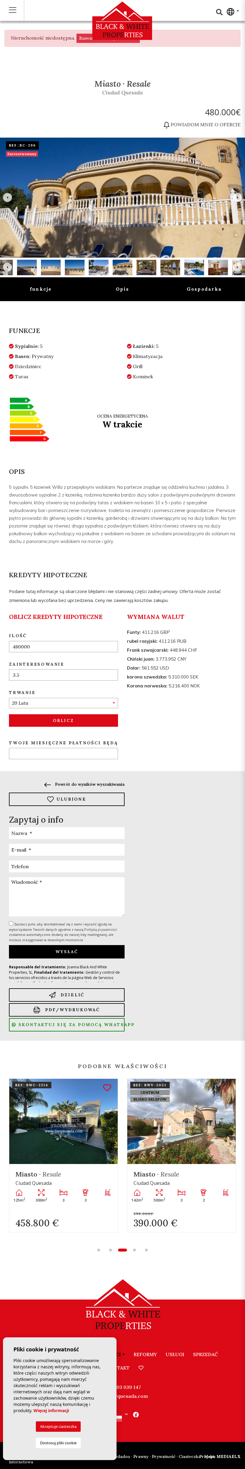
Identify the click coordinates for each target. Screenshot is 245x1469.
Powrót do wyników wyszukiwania (89, 784)
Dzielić (72, 995)
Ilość (18, 635)
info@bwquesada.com (122, 1396)
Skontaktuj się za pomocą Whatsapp (70, 1024)
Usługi (175, 1354)
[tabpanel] (63, 1156)
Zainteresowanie (36, 664)
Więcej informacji (51, 1410)
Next (237, 198)
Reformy (145, 1354)
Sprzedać (205, 1354)
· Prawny (139, 1456)
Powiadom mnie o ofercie (205, 124)
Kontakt (118, 1368)
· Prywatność (162, 1456)
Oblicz (63, 720)
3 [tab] (122, 1250)
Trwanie (22, 692)
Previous (7, 198)
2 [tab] (110, 1250)
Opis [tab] (122, 289)
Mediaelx (220, 1456)
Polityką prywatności (100, 929)
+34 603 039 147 (122, 1387)
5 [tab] (146, 1250)
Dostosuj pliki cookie (58, 1442)
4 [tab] (134, 1250)
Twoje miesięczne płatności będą (63, 743)
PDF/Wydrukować (71, 1009)
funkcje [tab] (41, 289)
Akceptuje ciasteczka (58, 1426)
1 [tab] (98, 1250)
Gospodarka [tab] (204, 289)
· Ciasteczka (189, 1456)
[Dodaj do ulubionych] (107, 1088)
